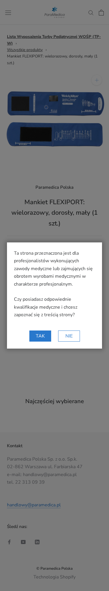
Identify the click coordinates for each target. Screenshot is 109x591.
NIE (69, 336)
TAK (40, 336)
